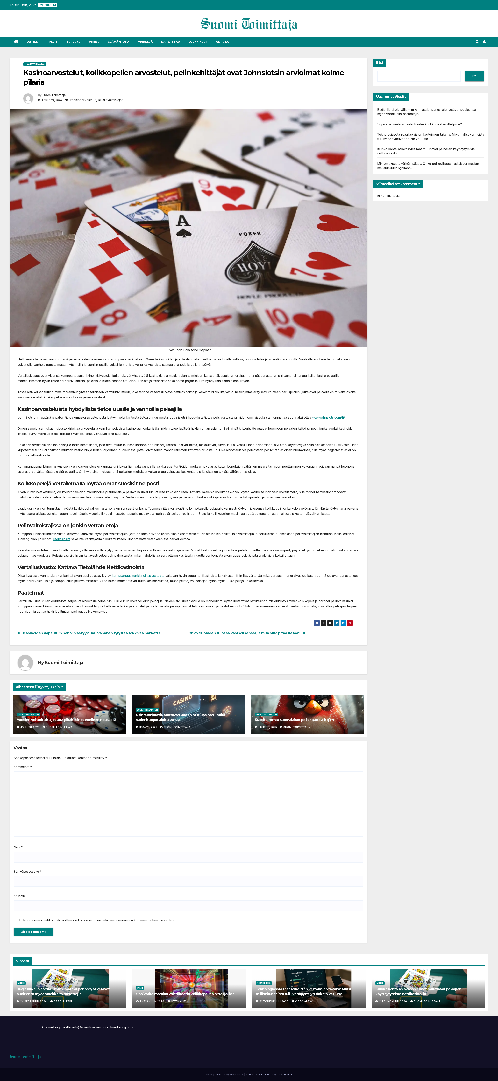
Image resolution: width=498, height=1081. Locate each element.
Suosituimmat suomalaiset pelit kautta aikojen (294, 720)
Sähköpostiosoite (28, 871)
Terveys (73, 42)
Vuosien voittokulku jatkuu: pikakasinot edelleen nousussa (66, 720)
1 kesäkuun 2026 (152, 1001)
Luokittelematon (35, 64)
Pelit (53, 42)
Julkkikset (198, 42)
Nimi (18, 847)
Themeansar (285, 1074)
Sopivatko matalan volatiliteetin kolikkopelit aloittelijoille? (419, 124)
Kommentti (23, 767)
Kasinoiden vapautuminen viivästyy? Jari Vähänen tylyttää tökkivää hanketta (92, 633)
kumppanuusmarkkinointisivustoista (138, 576)
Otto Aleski (63, 1001)
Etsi (379, 62)
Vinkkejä (145, 42)
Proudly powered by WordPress (224, 1074)
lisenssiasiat (61, 539)
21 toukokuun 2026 (274, 1001)
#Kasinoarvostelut (83, 100)
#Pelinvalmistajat (110, 100)
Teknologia (264, 983)
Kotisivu (19, 896)
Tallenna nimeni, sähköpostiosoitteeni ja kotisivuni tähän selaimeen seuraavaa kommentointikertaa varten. (96, 920)
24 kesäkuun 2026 (34, 1001)
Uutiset (33, 42)
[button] (477, 42)
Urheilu (223, 42)
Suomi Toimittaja (54, 95)
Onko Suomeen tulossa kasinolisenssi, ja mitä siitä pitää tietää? (244, 633)
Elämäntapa (118, 42)
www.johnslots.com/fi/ (328, 417)
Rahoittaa (170, 42)
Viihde (94, 42)
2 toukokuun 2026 (393, 1001)
